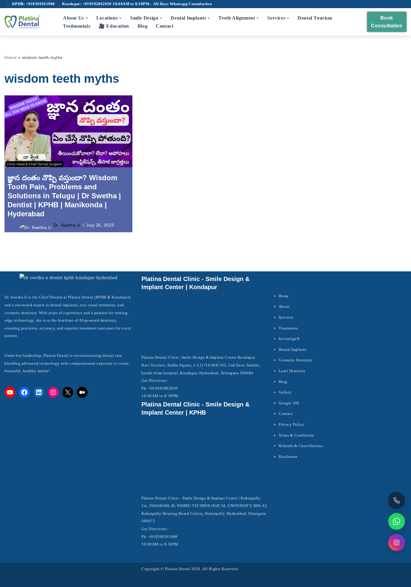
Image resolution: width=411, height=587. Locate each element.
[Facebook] (24, 392)
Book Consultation (386, 21)
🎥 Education (114, 26)
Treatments (288, 328)
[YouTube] (10, 392)
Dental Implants (293, 349)
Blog (142, 26)
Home (11, 57)
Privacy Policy (291, 424)
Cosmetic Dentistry (296, 360)
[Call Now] (396, 500)
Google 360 (289, 403)
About (284, 306)
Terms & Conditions (296, 435)
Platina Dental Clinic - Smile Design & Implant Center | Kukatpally (201, 498)
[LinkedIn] (38, 392)
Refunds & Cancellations (301, 445)
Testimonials (76, 26)
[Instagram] (53, 392)
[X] (67, 392)
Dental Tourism (315, 17)
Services (286, 317)
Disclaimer (288, 456)
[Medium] (82, 392)
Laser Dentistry (292, 371)
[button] (86, 18)
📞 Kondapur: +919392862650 (84, 4)
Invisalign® (289, 338)
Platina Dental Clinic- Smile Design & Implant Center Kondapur (198, 357)
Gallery (285, 392)
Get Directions (154, 380)
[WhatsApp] (396, 521)
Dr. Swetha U (67, 225)
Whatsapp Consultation (191, 4)
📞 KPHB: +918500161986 (31, 4)
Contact (164, 26)
